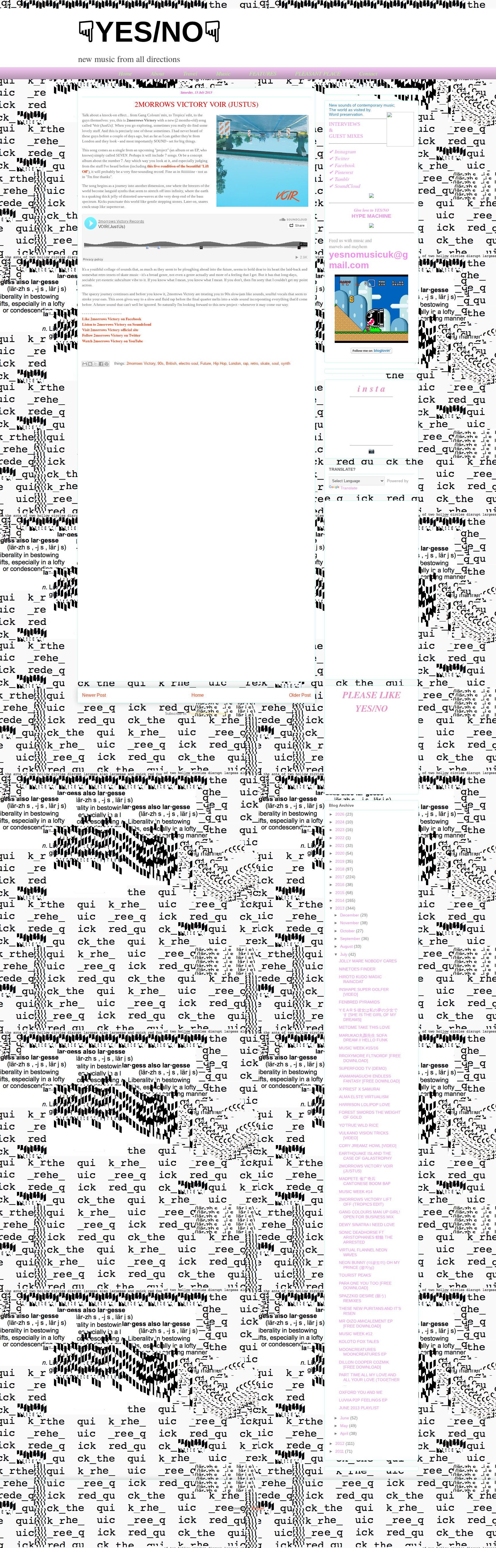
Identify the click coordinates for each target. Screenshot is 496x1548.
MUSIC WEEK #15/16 (358, 1048)
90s (161, 363)
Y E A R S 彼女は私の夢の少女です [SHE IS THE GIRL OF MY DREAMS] (368, 1015)
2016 (340, 884)
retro (254, 363)
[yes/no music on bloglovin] (371, 352)
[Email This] (85, 364)
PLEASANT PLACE (317, 73)
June (345, 1418)
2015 (340, 892)
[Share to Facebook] (101, 364)
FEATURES (262, 73)
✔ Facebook (342, 165)
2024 (340, 822)
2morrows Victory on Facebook (111, 318)
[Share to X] (95, 364)
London (235, 363)
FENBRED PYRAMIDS (359, 1002)
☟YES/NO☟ (149, 32)
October (348, 931)
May (344, 1425)
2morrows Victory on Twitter (111, 335)
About (157, 73)
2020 (340, 853)
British (171, 363)
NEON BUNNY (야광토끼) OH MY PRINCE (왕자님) (369, 1265)
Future (205, 363)
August (347, 946)
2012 (340, 1443)
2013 (340, 908)
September (350, 938)
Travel (190, 73)
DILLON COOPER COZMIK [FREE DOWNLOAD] (364, 1364)
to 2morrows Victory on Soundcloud (116, 324)
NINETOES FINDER (357, 969)
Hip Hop (219, 363)
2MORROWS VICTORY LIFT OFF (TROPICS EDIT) (365, 1202)
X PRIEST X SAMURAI (359, 1089)
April (344, 1433)
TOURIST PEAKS (355, 1275)
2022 (340, 837)
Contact (368, 73)
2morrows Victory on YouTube (112, 340)
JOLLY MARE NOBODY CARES (368, 961)
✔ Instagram (342, 151)
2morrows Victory (141, 363)
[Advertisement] (371, 589)
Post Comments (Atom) (208, 713)
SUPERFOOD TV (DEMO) (363, 1068)
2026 (340, 814)
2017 (340, 877)
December (350, 915)
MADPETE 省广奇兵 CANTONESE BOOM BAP (364, 1181)
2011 (340, 1451)
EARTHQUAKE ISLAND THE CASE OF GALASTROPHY (365, 1156)
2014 (340, 900)
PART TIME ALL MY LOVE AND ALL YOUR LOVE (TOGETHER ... (369, 1380)
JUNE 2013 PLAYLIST (359, 1408)
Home (125, 73)
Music (223, 73)
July (344, 954)
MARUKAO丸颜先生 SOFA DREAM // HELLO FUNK (363, 1038)
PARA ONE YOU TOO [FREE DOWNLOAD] (365, 1285)
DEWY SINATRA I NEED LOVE (367, 1224)
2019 (340, 861)
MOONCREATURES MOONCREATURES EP (362, 1352)
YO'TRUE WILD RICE (358, 1125)
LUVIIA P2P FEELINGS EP (363, 1400)
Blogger (258, 1508)
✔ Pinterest (341, 172)
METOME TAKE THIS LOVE (364, 1027)
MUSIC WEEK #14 (356, 1191)
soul (275, 363)
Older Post (300, 695)
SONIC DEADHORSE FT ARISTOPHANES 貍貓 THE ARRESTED (366, 1237)
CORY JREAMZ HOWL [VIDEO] (367, 1145)
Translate (348, 488)
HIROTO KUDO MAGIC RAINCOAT (360, 979)
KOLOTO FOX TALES (359, 1341)
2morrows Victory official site (110, 329)
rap (245, 363)
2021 (340, 845)
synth (285, 363)
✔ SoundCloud (344, 185)
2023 (340, 829)
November (350, 922)
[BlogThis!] (90, 364)
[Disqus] (196, 448)
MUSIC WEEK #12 (356, 1333)
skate (265, 363)
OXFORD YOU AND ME (360, 1392)
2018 (340, 869)
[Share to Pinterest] (106, 364)
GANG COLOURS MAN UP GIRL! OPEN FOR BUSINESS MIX (369, 1214)
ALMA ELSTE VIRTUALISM (364, 1097)
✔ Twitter (339, 158)
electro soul (188, 363)
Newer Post (94, 695)
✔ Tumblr (339, 178)
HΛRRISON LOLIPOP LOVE (364, 1104)
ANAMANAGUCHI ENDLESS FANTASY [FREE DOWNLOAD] (369, 1078)
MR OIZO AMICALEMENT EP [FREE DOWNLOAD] (366, 1323)
